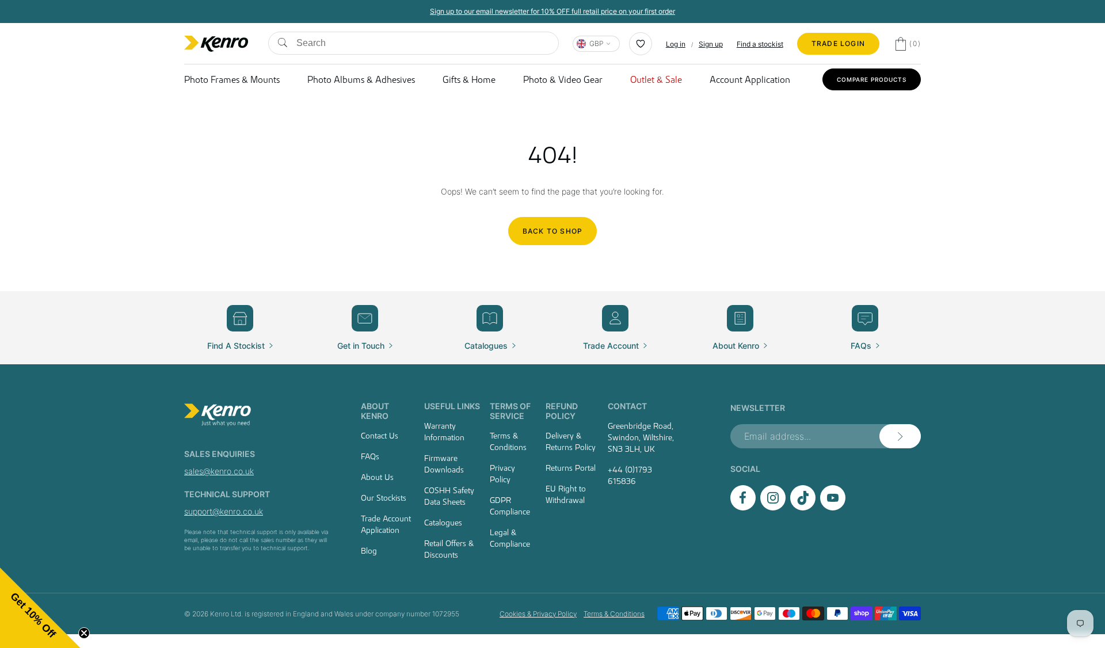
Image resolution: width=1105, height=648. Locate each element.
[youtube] (832, 507)
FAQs (370, 456)
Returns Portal (571, 468)
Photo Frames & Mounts (232, 79)
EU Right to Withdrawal (566, 494)
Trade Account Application (386, 524)
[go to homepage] (258, 415)
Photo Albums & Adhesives (361, 79)
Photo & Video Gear (563, 79)
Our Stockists (383, 498)
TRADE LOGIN (838, 43)
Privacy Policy (502, 474)
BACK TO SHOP (552, 231)
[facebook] (743, 507)
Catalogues (443, 522)
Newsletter (757, 408)
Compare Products (871, 79)
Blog (369, 551)
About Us (377, 477)
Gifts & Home (469, 79)
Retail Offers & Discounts (449, 549)
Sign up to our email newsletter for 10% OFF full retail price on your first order (552, 11)
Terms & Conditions (508, 441)
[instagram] (773, 507)
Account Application (750, 79)
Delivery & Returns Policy (571, 441)
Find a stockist (760, 44)
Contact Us (379, 435)
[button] (40, 607)
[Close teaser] (84, 633)
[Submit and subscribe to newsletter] (900, 436)
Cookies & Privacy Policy (538, 613)
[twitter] (803, 507)
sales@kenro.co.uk (219, 471)
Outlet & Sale (656, 79)
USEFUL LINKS (452, 406)
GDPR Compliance (510, 506)
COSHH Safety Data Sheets (449, 496)
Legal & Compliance (510, 538)
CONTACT (627, 406)
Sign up (711, 44)
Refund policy (562, 411)
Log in (675, 44)
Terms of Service (510, 411)
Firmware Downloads (444, 464)
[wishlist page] (640, 43)
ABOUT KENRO (375, 411)
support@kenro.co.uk (223, 511)
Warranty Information (444, 432)
